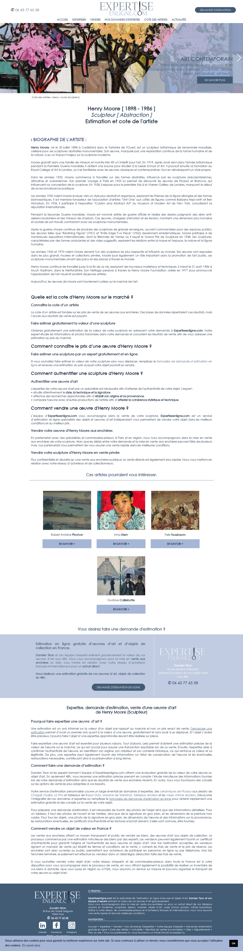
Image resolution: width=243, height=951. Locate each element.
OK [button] (234, 943)
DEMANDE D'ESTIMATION (215, 10)
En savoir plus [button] (31, 945)
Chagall (36, 795)
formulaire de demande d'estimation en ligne (140, 799)
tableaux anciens (146, 795)
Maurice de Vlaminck (117, 795)
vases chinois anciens (181, 795)
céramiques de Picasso (175, 791)
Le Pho (58, 795)
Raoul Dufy (93, 795)
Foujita (48, 795)
